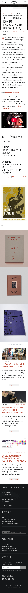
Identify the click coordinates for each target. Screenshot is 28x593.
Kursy (24, 361)
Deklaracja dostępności (8, 519)
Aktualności (13, 12)
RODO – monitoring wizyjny (10, 523)
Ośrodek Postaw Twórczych (16, 585)
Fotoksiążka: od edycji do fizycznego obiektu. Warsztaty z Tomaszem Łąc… (13, 410)
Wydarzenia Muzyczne (19, 31)
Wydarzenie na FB (18, 177)
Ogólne (18, 404)
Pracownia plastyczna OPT (9, 548)
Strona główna (6, 12)
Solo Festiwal (12, 13)
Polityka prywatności (8, 521)
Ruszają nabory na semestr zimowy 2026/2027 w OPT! (13, 365)
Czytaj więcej (14, 385)
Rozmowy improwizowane (11, 92)
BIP (3, 517)
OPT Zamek (23, 452)
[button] (25, 2)
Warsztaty (23, 404)
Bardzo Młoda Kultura (14, 452)
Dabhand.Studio (17, 587)
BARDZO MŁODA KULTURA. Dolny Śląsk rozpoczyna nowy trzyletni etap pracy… (14, 458)
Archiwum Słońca (7, 546)
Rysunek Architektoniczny (9, 550)
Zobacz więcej (6, 177)
